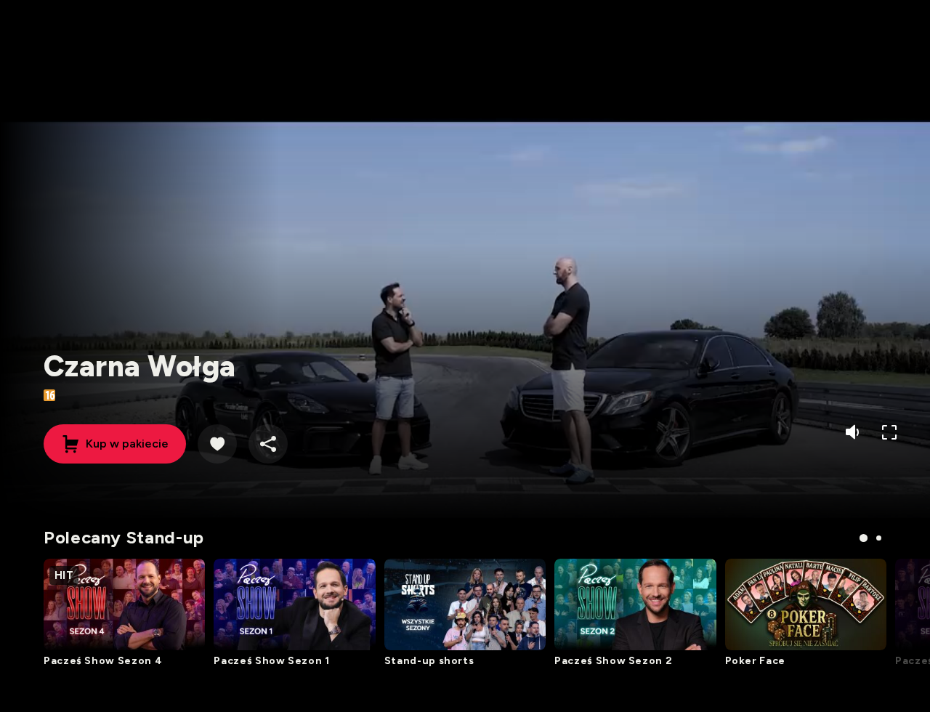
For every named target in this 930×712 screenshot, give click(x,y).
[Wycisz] (854, 431)
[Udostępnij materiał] (268, 444)
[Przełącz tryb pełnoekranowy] (889, 431)
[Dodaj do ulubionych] (217, 444)
